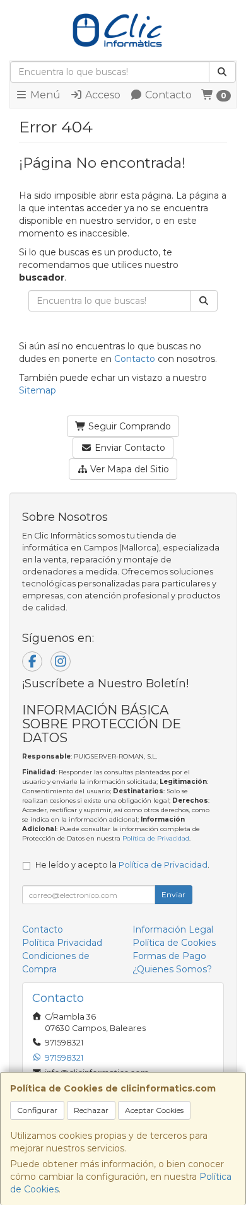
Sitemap (37, 390)
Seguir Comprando (128, 426)
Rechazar (91, 1110)
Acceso (101, 95)
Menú (44, 95)
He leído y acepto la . (122, 865)
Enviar (173, 894)
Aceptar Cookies (154, 1110)
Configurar (37, 1110)
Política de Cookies (174, 942)
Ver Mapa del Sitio (128, 469)
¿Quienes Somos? (172, 969)
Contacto (167, 95)
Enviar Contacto (128, 447)
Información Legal (172, 929)
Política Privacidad (62, 942)
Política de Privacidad (155, 838)
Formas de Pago (169, 956)
